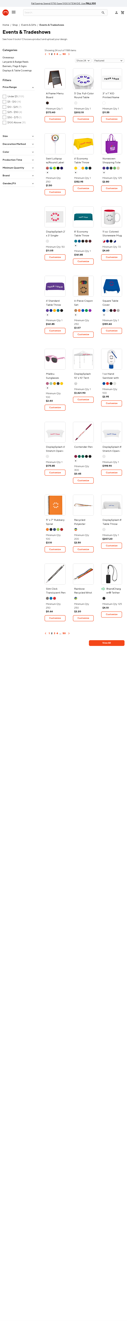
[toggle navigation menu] (14, 13)
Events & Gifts (28, 25)
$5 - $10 (12, 102)
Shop (15, 25)
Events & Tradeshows (51, 25)
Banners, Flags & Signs (14, 66)
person (116, 12)
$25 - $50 (12, 112)
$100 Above (14, 122)
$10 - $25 (12, 107)
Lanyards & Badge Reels (15, 61)
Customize (55, 119)
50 (64, 54)
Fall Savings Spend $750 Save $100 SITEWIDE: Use (63, 3)
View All (106, 643)
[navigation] (45, 55)
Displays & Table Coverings (17, 70)
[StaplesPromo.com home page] (5, 12)
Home (5, 25)
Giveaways (8, 57)
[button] (19, 87)
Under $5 (13, 96)
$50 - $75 (12, 117)
